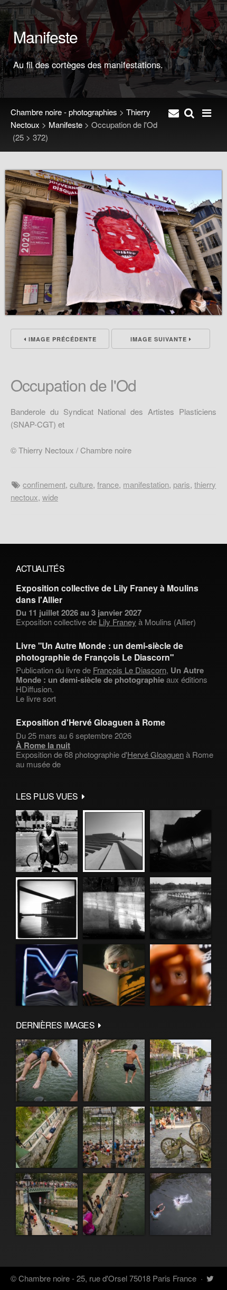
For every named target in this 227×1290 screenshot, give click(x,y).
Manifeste (65, 124)
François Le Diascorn (129, 669)
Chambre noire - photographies (64, 111)
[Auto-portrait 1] (114, 908)
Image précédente (61, 339)
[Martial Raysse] (47, 975)
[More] (83, 796)
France (108, 484)
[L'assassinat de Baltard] (180, 841)
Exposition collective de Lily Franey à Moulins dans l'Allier (107, 593)
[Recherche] (189, 112)
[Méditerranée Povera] (114, 841)
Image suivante (159, 339)
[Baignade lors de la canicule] (47, 1070)
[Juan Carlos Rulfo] (180, 975)
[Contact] (174, 112)
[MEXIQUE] (47, 841)
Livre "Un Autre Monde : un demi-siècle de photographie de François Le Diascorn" (99, 651)
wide (50, 497)
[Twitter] (210, 1278)
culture (81, 484)
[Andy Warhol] (114, 975)
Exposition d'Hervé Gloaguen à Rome (90, 722)
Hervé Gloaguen (155, 754)
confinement (44, 484)
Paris (181, 484)
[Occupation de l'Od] (113, 311)
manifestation (146, 484)
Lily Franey (117, 621)
